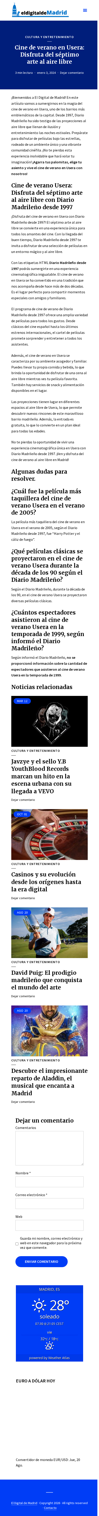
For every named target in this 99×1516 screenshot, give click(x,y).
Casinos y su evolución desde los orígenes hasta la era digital (46, 882)
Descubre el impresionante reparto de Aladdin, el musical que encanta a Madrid (49, 1082)
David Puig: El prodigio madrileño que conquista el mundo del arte (46, 980)
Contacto (50, 1508)
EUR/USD (60, 1459)
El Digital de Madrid (24, 1503)
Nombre (23, 1173)
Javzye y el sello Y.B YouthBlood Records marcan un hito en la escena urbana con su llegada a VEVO (41, 776)
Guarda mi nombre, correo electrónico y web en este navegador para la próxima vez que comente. (51, 1243)
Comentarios (25, 1127)
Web (18, 1216)
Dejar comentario (72, 73)
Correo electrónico (31, 1194)
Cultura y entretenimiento (49, 37)
